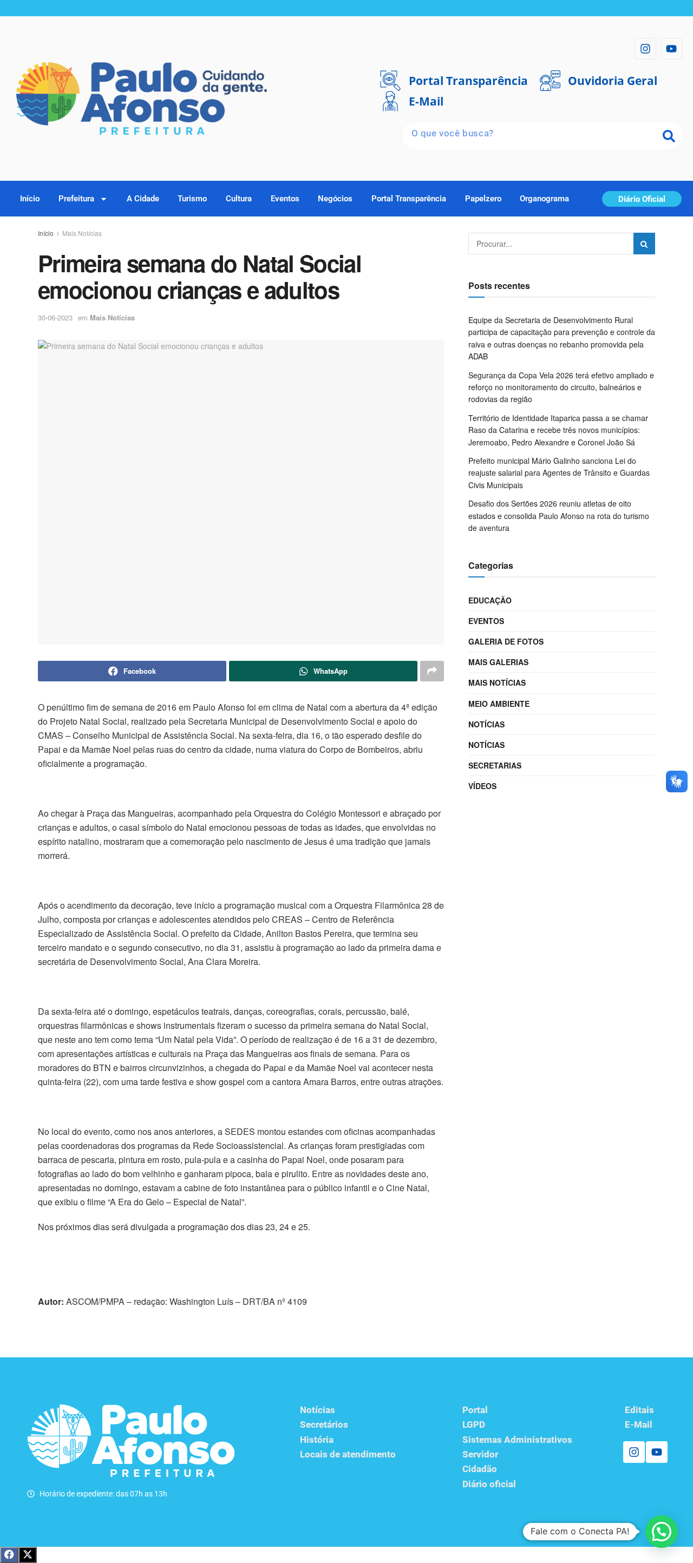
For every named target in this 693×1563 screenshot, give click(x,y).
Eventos (285, 198)
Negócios (335, 198)
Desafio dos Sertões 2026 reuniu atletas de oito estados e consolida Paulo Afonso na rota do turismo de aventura (558, 515)
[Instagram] (645, 49)
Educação (490, 600)
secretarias (494, 765)
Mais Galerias (498, 661)
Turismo (192, 198)
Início (30, 198)
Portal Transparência (408, 198)
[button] (661, 1531)
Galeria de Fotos (506, 641)
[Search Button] (644, 243)
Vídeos (482, 785)
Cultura (239, 198)
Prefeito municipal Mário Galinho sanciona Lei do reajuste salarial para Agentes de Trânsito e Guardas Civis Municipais (559, 472)
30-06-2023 (55, 317)
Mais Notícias (82, 233)
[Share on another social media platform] (432, 671)
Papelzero (483, 198)
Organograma (544, 198)
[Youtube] (671, 49)
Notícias (486, 724)
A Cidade (143, 198)
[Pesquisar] (668, 135)
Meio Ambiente (498, 703)
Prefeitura (76, 198)
